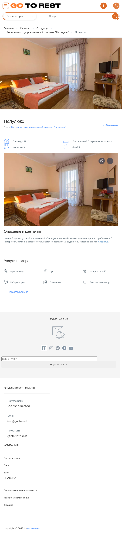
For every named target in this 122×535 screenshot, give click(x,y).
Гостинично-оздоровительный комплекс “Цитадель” (38, 32)
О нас (7, 465)
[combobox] (20, 16)
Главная (9, 28)
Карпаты (25, 28)
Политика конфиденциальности (20, 490)
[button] (110, 218)
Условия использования (16, 497)
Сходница (42, 28)
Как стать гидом (12, 458)
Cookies (8, 505)
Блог (6, 472)
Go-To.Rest (33, 528)
